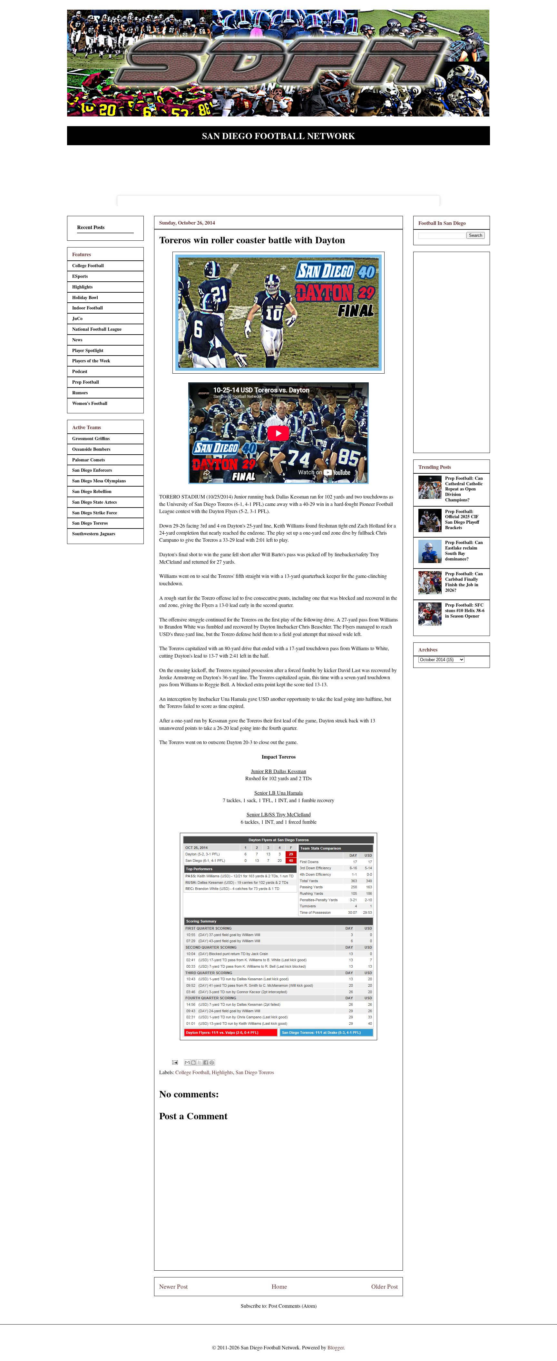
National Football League (97, 329)
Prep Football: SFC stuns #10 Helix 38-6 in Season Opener (464, 610)
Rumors (80, 392)
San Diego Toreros (255, 1072)
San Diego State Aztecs (94, 502)
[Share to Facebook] (205, 1062)
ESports (80, 276)
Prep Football (85, 381)
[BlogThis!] (193, 1062)
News (77, 339)
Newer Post (173, 1286)
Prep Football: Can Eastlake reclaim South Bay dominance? (464, 550)
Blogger (335, 1347)
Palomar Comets (88, 459)
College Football (192, 1072)
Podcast (79, 371)
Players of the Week (91, 360)
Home (279, 1286)
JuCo (77, 318)
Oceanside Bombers (91, 449)
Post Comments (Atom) (293, 1305)
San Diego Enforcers (92, 470)
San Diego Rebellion (92, 491)
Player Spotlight (87, 350)
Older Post (384, 1286)
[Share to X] (199, 1062)
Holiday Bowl (85, 297)
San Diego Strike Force (94, 512)
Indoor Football (87, 307)
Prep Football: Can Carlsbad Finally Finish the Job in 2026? (464, 581)
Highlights (222, 1072)
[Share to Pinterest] (212, 1062)
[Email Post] (174, 1061)
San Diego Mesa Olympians (99, 480)
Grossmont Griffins (91, 438)
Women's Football (89, 403)
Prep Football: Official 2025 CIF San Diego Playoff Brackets (462, 519)
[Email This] (187, 1062)
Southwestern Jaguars (93, 533)
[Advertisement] (451, 351)
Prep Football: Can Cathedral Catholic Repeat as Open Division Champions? (464, 489)
